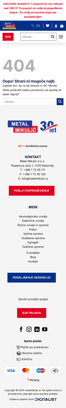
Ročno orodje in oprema (33, 225)
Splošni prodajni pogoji (33, 299)
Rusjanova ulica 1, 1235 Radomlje (33, 165)
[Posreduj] (52, 36)
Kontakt (33, 261)
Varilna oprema (33, 233)
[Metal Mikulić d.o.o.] (17, 25)
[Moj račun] (56, 25)
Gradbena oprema (33, 238)
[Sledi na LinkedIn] (37, 330)
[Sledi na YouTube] (44, 330)
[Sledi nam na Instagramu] (29, 330)
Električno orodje (33, 220)
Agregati (33, 242)
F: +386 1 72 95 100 (33, 174)
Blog (33, 257)
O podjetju (33, 252)
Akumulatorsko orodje (33, 216)
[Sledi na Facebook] (21, 330)
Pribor (33, 229)
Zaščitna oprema (33, 246)
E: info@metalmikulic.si (33, 178)
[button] (61, 25)
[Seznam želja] (47, 25)
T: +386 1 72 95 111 (33, 169)
